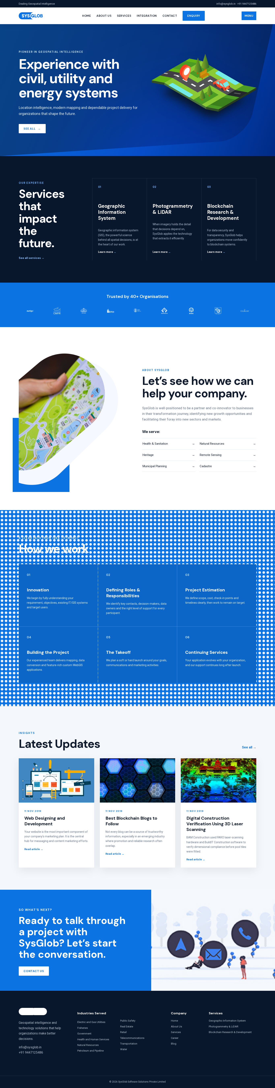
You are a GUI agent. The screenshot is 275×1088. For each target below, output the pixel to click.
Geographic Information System (227, 1020)
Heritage (169, 455)
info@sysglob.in (226, 3)
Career (174, 1037)
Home (86, 16)
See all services (31, 258)
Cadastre (228, 466)
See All (32, 128)
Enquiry (193, 16)
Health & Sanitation (169, 443)
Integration (147, 16)
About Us (103, 16)
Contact (169, 16)
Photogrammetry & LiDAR (223, 1026)
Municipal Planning (169, 466)
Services (124, 16)
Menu (249, 16)
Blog (173, 1043)
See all (249, 747)
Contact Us (34, 971)
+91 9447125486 (246, 3)
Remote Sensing (228, 455)
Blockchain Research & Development (230, 1032)
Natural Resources (228, 443)
